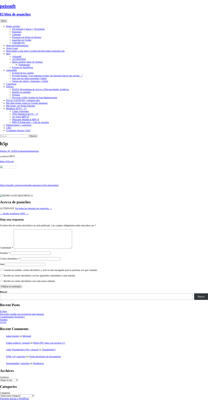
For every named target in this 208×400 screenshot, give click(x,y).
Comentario (6, 247)
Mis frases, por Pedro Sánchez (20, 106)
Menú (3, 21)
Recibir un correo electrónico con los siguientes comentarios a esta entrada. (39, 275)
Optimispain (24, 64)
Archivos (4, 377)
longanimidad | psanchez (18, 363)
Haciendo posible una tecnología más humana (22, 314)
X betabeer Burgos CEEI (18, 130)
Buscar (3, 292)
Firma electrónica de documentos (45, 356)
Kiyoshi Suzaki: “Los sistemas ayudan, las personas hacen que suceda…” (47, 75)
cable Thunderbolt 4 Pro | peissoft (22, 349)
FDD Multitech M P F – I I (25, 114)
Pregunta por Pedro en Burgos (26, 37)
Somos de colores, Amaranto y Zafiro (30, 81)
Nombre (5, 253)
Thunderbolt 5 (49, 349)
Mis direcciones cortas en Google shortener (27, 103)
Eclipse (3, 311)
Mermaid (26, 336)
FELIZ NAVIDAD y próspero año (23, 100)
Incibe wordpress (9, 213)
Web (2, 264)
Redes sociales (13, 26)
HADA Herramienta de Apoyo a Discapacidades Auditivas (40, 89)
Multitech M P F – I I (16, 108)
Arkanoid (16, 56)
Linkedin (16, 34)
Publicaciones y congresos (18, 125)
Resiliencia (38, 363)
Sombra (3, 319)
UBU (8, 127)
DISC (24, 213)
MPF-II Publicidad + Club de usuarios (30, 122)
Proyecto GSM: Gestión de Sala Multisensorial (34, 97)
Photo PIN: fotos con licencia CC (49, 343)
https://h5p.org (7, 161)
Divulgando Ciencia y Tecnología (28, 29)
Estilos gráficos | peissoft (18, 343)
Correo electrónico (10, 258)
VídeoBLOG (18, 42)
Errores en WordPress (22, 67)
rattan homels (12, 336)
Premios (16, 95)
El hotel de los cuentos (23, 73)
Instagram (17, 31)
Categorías (5, 393)
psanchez (34, 151)
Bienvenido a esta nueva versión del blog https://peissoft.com (35, 51)
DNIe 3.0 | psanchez (16, 356)
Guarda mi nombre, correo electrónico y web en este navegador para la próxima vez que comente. (50, 270)
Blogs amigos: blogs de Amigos (27, 62)
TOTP (3, 322)
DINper (10, 86)
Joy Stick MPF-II (20, 117)
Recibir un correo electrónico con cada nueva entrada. (29, 281)
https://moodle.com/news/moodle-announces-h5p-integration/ (29, 185)
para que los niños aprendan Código (29, 78)
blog (8, 53)
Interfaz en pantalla (21, 92)
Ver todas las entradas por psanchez (33, 208)
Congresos (11, 84)
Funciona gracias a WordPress (14, 398)
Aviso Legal (12, 48)
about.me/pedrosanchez (17, 45)
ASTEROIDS (19, 59)
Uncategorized (23, 151)
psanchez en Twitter (21, 40)
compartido (11, 70)
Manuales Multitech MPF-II (25, 119)
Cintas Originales (20, 111)
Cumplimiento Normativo (12, 317)
